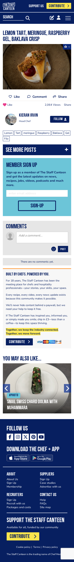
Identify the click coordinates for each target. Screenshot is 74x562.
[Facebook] (10, 437)
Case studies (48, 483)
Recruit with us (16, 503)
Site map (45, 507)
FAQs (43, 503)
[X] (25, 437)
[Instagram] (17, 437)
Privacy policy (50, 547)
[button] (37, 150)
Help (43, 500)
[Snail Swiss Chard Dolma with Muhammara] (37, 388)
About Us (12, 479)
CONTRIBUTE (57, 6)
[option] (37, 66)
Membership (14, 486)
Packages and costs (19, 507)
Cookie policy (23, 547)
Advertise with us (50, 486)
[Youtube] (41, 437)
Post (63, 249)
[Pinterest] (33, 437)
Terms (36, 547)
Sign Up (11, 483)
